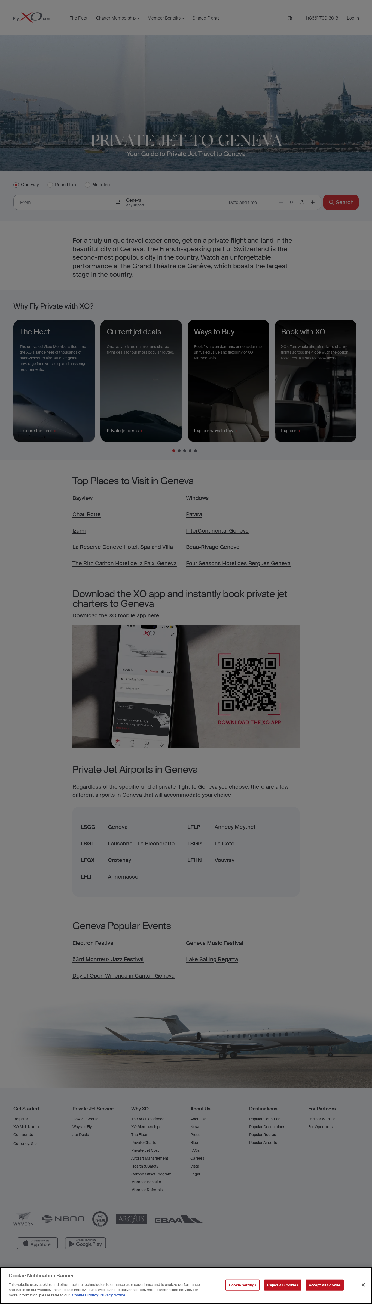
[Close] (363, 1285)
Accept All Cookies (325, 1285)
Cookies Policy (85, 1295)
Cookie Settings (242, 1285)
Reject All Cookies (282, 1285)
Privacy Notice (112, 1295)
